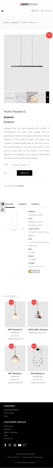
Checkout (7, 429)
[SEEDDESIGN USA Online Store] (26, 4)
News (6, 416)
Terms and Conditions (33, 457)
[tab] (9, 205)
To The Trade (9, 413)
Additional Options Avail (15, 339)
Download (22, 204)
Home (6, 22)
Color (6, 164)
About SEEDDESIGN (11, 410)
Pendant (15, 22)
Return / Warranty (10, 432)
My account (46, 10)
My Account (8, 426)
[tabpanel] (26, 63)
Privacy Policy (14, 457)
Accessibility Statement (25, 462)
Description (9, 204)
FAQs (6, 435)
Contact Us (8, 438)
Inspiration (35, 204)
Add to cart (24, 173)
